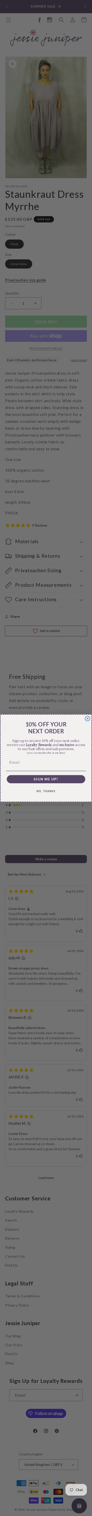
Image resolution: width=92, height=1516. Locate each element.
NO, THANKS (46, 791)
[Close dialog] (87, 718)
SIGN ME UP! (46, 779)
